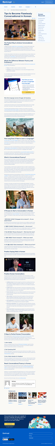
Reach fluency (13, 56)
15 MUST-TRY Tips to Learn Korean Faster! (22, 401)
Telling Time (40, 37)
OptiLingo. (6, 443)
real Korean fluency (7, 353)
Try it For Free (28, 92)
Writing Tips (40, 28)
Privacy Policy (50, 443)
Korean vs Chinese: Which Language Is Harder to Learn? (42, 401)
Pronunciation (41, 30)
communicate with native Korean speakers (11, 109)
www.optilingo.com (29, 384)
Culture (39, 32)
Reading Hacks (41, 27)
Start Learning (48, 2)
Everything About (41, 18)
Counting (40, 35)
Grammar (40, 21)
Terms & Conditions (44, 443)
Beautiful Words (41, 25)
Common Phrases (41, 23)
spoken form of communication (17, 46)
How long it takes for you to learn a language (11, 140)
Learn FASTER (41, 38)
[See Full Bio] (16, 385)
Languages (28, 6)
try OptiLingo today (22, 378)
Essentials (13, 6)
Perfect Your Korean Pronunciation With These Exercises (32, 402)
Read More (20, 404)
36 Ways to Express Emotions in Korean (13, 401)
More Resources (41, 40)
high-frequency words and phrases (11, 148)
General (5, 6)
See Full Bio (14, 385)
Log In (42, 2)
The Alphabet (41, 20)
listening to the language (23, 344)
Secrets (20, 6)
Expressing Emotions (42, 33)
